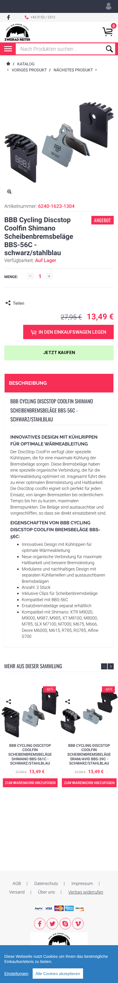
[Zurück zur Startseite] (8, 64)
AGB (17, 883)
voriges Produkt (30, 70)
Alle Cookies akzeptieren (58, 973)
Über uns (46, 892)
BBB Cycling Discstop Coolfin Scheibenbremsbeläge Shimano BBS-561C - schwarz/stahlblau (30, 755)
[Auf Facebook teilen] (30, 303)
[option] (30, 738)
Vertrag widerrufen (85, 892)
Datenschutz (46, 883)
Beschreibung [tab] (28, 383)
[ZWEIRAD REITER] (59, 940)
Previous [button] (104, 666)
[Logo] (17, 32)
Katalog (25, 64)
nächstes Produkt (74, 70)
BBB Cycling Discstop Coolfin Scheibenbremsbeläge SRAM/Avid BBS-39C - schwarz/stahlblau (89, 755)
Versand (17, 892)
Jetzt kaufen (59, 352)
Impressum (82, 883)
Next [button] (111, 666)
